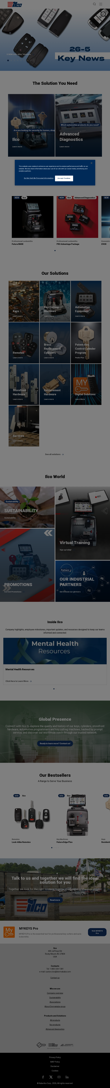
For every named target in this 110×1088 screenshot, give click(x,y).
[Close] (91, 163)
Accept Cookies (64, 178)
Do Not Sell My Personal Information (39, 178)
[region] (55, 172)
